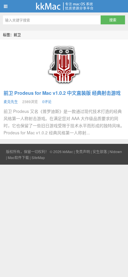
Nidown (116, 151)
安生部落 (100, 151)
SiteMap (38, 157)
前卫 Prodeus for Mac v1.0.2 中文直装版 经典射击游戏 (62, 92)
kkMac (64, 6)
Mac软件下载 (18, 157)
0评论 (46, 101)
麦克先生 (11, 101)
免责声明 (83, 151)
